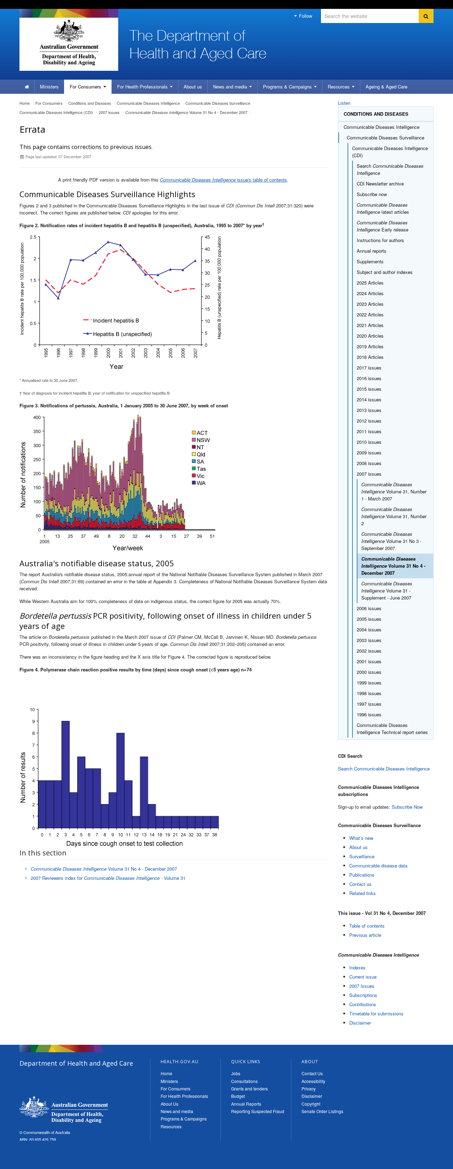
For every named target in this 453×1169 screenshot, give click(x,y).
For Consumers (175, 1088)
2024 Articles (370, 293)
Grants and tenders (249, 1088)
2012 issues (369, 420)
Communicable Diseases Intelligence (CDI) (56, 112)
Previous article (365, 935)
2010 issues (369, 442)
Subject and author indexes (385, 272)
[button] (430, 1161)
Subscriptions (363, 995)
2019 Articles (370, 346)
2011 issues (369, 431)
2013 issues (369, 410)
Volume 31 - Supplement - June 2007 (386, 590)
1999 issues (369, 682)
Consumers (86, 86)
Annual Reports (246, 1104)
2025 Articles (370, 282)
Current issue (363, 976)
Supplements (370, 261)
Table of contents (367, 925)
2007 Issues (361, 985)
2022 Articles (370, 314)
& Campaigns (288, 86)
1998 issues (369, 693)
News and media (230, 86)
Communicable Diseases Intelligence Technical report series (392, 728)
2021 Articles (370, 325)
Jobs (235, 1073)
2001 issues (369, 661)
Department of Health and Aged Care (63, 1109)
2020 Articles (370, 335)
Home (24, 103)
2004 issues (369, 629)
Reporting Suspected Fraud (257, 1111)
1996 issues (369, 714)
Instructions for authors (380, 240)
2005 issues (369, 618)
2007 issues (109, 112)
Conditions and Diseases (89, 103)
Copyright (311, 1104)
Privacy (309, 1088)
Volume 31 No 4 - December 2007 (186, 112)
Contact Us (312, 1073)
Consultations (244, 1081)
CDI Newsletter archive (380, 183)
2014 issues (369, 399)
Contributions (362, 1004)
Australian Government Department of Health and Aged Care (69, 42)
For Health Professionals (184, 1096)
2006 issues (369, 608)
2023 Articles (370, 303)
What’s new (361, 838)
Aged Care (386, 86)
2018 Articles (370, 357)
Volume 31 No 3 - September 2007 (391, 541)
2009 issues (369, 452)
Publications (361, 874)
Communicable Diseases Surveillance (217, 103)
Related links (362, 893)
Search (390, 169)
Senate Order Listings (322, 1111)
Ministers (49, 86)
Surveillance (361, 856)
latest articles (383, 208)
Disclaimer (360, 1022)
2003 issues (369, 640)
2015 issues (369, 388)
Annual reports (371, 250)
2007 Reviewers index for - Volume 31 (108, 878)
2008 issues (369, 463)
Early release (382, 226)
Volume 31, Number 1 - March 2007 (393, 491)
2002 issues (369, 650)
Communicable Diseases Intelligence (148, 103)
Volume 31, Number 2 (393, 516)
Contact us (360, 884)
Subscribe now (372, 194)
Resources (339, 86)
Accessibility (313, 1081)
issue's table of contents (223, 179)
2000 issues (369, 672)
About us (193, 86)
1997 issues (369, 703)
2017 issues (369, 367)
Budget (238, 1096)
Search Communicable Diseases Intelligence (384, 768)
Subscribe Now (407, 806)
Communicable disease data (378, 865)
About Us (169, 1104)
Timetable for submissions (376, 1013)
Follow (305, 15)
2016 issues (369, 378)
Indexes (357, 967)
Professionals (143, 86)
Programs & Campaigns (184, 1119)
